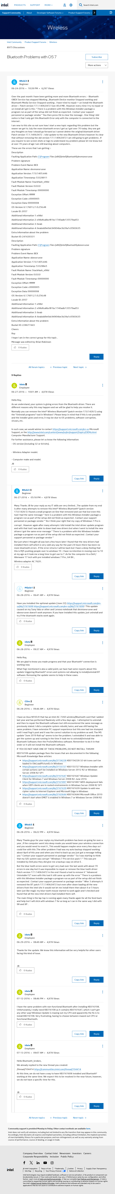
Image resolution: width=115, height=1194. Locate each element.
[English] (71, 5)
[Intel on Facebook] (24, 1163)
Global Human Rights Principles (43, 1183)
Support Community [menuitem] (11, 12)
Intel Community (14, 41)
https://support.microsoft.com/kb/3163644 (44, 794)
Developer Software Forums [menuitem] (49, 12)
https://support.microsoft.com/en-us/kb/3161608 (59, 606)
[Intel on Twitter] (31, 1163)
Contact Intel (51, 1153)
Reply (96, 356)
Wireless (53, 41)
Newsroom (65, 1153)
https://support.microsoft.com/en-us (71, 429)
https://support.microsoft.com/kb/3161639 (44, 788)
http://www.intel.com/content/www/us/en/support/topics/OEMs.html (61, 432)
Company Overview (33, 1153)
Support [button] (35, 4)
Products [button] (20, 4)
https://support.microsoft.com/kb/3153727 (44, 766)
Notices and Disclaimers (90, 1179)
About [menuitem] (29, 12)
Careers (87, 1153)
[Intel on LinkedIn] (38, 1163)
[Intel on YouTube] (45, 1163)
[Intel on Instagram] (52, 1163)
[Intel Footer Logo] (10, 1169)
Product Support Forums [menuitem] (79, 12)
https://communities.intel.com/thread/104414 (57, 1069)
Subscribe (97, 57)
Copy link (79, 478)
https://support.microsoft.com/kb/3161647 (44, 775)
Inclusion (54, 1156)
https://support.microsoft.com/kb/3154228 (44, 760)
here (88, 1128)
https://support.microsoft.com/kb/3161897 (44, 782)
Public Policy (67, 1156)
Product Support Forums (35, 41)
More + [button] (49, 4)
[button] (102, 81)
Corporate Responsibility (35, 1156)
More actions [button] (94, 65)
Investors (76, 1153)
